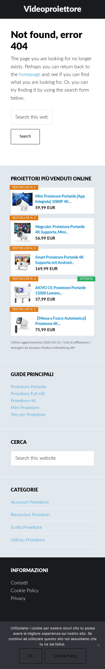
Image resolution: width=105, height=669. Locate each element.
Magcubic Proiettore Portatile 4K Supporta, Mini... (60, 229)
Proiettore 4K (23, 401)
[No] (98, 645)
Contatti (19, 583)
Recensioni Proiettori (30, 515)
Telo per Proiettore (28, 415)
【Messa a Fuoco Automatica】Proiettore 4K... (61, 321)
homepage (29, 74)
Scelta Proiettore (26, 527)
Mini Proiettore (25, 408)
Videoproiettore (52, 9)
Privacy (18, 598)
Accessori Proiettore (30, 502)
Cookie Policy (24, 590)
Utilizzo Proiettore (28, 540)
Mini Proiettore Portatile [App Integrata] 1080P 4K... (60, 199)
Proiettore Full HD (28, 394)
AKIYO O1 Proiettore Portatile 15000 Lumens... (60, 290)
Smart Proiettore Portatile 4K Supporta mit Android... (59, 260)
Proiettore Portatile (28, 387)
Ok (30, 655)
